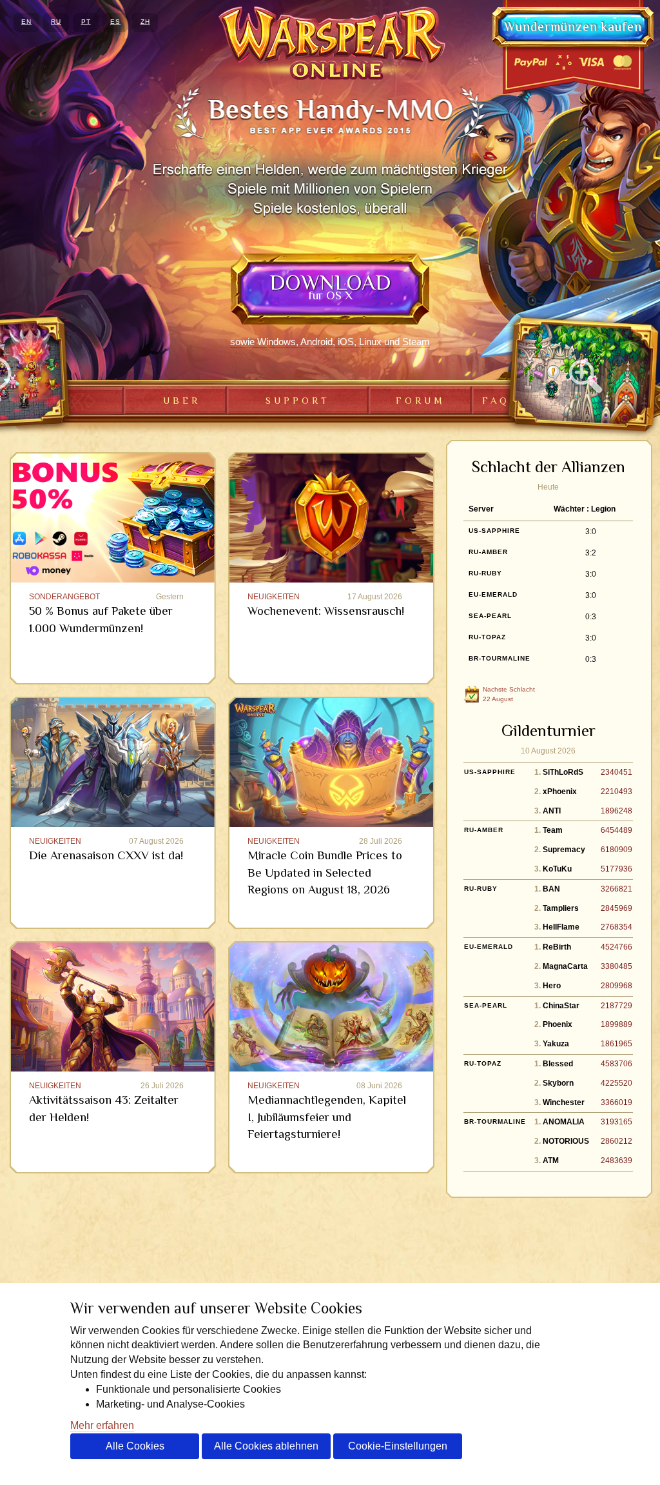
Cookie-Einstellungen (397, 1445)
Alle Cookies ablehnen (266, 1445)
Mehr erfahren (102, 1425)
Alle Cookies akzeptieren (135, 1449)
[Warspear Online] (330, 43)
